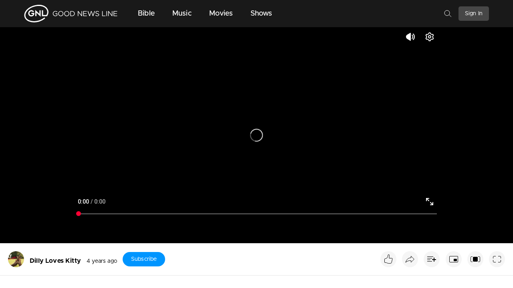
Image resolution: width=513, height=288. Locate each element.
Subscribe (144, 259)
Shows (261, 13)
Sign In (474, 13)
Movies (221, 13)
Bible (146, 13)
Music (182, 13)
